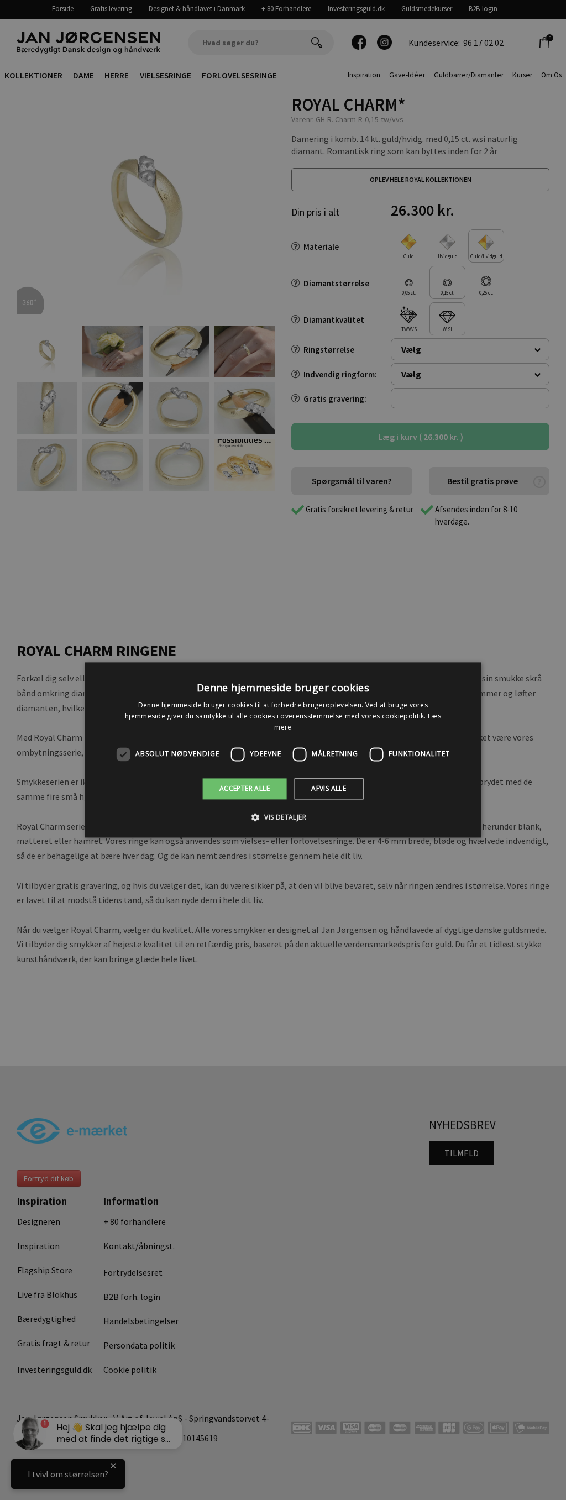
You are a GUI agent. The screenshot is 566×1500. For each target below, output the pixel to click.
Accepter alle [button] (244, 788)
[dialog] (283, 749)
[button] (283, 817)
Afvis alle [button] (328, 788)
